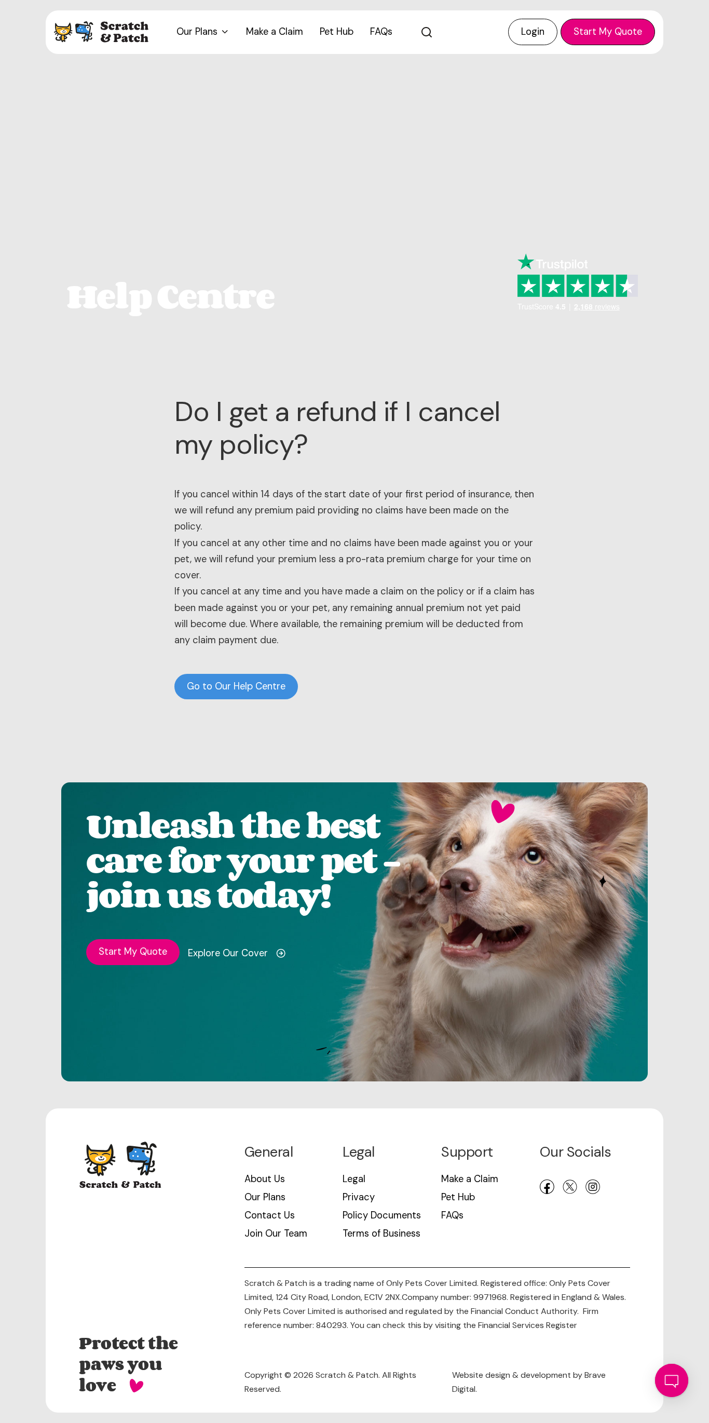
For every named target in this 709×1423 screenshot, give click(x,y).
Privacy (359, 1197)
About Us (264, 1179)
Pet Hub (458, 1197)
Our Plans (264, 1197)
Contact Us (269, 1215)
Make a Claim (469, 1179)
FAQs (452, 1215)
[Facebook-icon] (547, 1187)
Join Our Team (275, 1233)
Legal (354, 1179)
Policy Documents (382, 1215)
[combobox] (450, 32)
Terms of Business (381, 1233)
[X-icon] (570, 1187)
